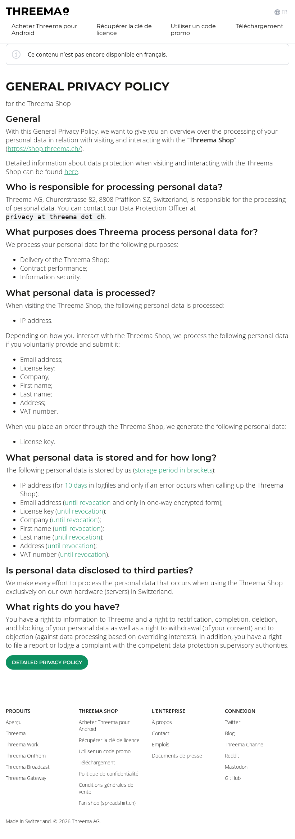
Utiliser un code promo (193, 29)
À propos (162, 722)
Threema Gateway (26, 777)
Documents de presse (177, 755)
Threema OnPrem (26, 755)
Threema (16, 733)
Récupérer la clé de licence (124, 29)
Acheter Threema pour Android (44, 29)
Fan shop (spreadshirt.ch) (107, 802)
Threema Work (22, 744)
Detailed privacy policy (47, 662)
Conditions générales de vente (106, 788)
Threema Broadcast (28, 766)
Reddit (232, 755)
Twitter (232, 722)
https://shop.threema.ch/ (44, 148)
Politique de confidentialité (109, 773)
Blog (230, 733)
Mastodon (236, 766)
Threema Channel (244, 744)
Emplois (160, 744)
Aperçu (14, 722)
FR (284, 12)
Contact (160, 733)
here (71, 171)
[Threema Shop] (37, 12)
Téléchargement (259, 26)
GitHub (233, 777)
